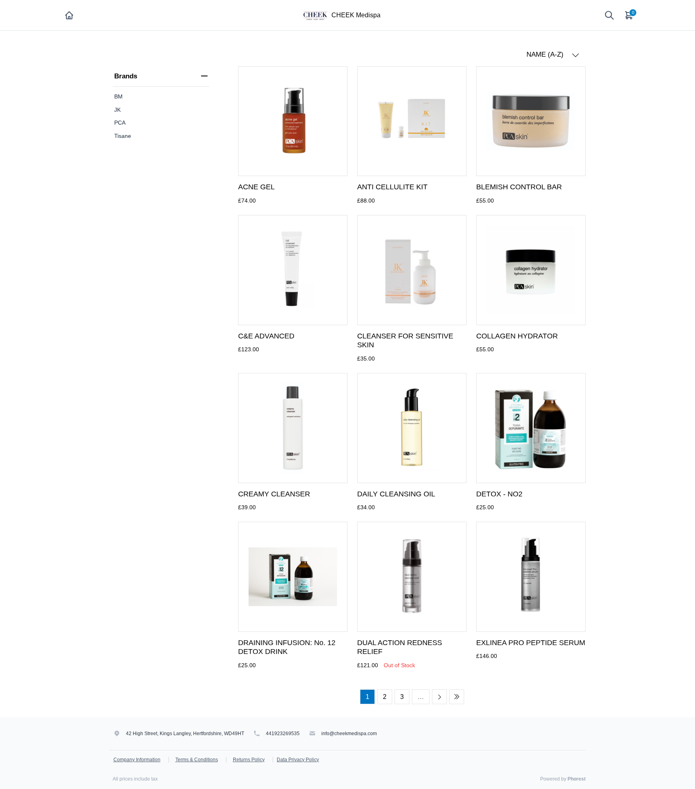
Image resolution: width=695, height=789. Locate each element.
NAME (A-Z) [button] (545, 54)
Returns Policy (249, 759)
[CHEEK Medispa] (315, 14)
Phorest (577, 779)
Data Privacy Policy (298, 759)
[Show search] (609, 15)
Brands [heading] (125, 76)
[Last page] (456, 696)
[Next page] (439, 696)
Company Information (136, 759)
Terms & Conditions (196, 759)
